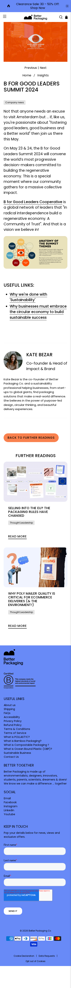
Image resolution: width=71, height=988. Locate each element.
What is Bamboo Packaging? (22, 741)
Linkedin (9, 810)
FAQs (7, 713)
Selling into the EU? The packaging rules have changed (29, 512)
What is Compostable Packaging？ (27, 745)
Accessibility (12, 717)
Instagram (10, 806)
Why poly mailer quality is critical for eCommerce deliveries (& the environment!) (31, 599)
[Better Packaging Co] (35, 17)
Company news (14, 102)
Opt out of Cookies (35, 961)
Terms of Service (15, 733)
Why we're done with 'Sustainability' (28, 297)
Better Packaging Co (40, 930)
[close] (67, 6)
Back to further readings (31, 437)
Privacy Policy (13, 721)
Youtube (9, 814)
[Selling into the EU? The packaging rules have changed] (35, 482)
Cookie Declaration (24, 955)
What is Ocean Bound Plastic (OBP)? (28, 749)
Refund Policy (13, 725)
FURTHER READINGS (36, 456)
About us (10, 705)
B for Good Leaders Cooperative (33, 201)
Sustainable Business (17, 753)
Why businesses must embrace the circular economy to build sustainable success (38, 312)
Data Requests (47, 955)
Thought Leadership (21, 522)
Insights (43, 75)
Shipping (9, 709)
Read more (17, 536)
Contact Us (11, 757)
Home (26, 75)
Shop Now (37, 8)
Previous (30, 67)
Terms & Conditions (17, 729)
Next (43, 67)
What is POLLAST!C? (17, 737)
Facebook (10, 802)
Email (7, 798)
